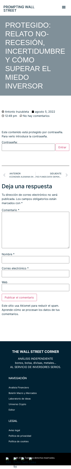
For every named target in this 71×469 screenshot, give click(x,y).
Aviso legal (14, 430)
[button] (64, 7)
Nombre (8, 254)
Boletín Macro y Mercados (23, 393)
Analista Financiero (19, 387)
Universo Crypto (17, 404)
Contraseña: (9, 142)
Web (4, 282)
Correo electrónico (15, 268)
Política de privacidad (20, 435)
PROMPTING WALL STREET (18, 9)
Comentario (10, 210)
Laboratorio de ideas (20, 398)
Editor (12, 409)
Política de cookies (19, 441)
